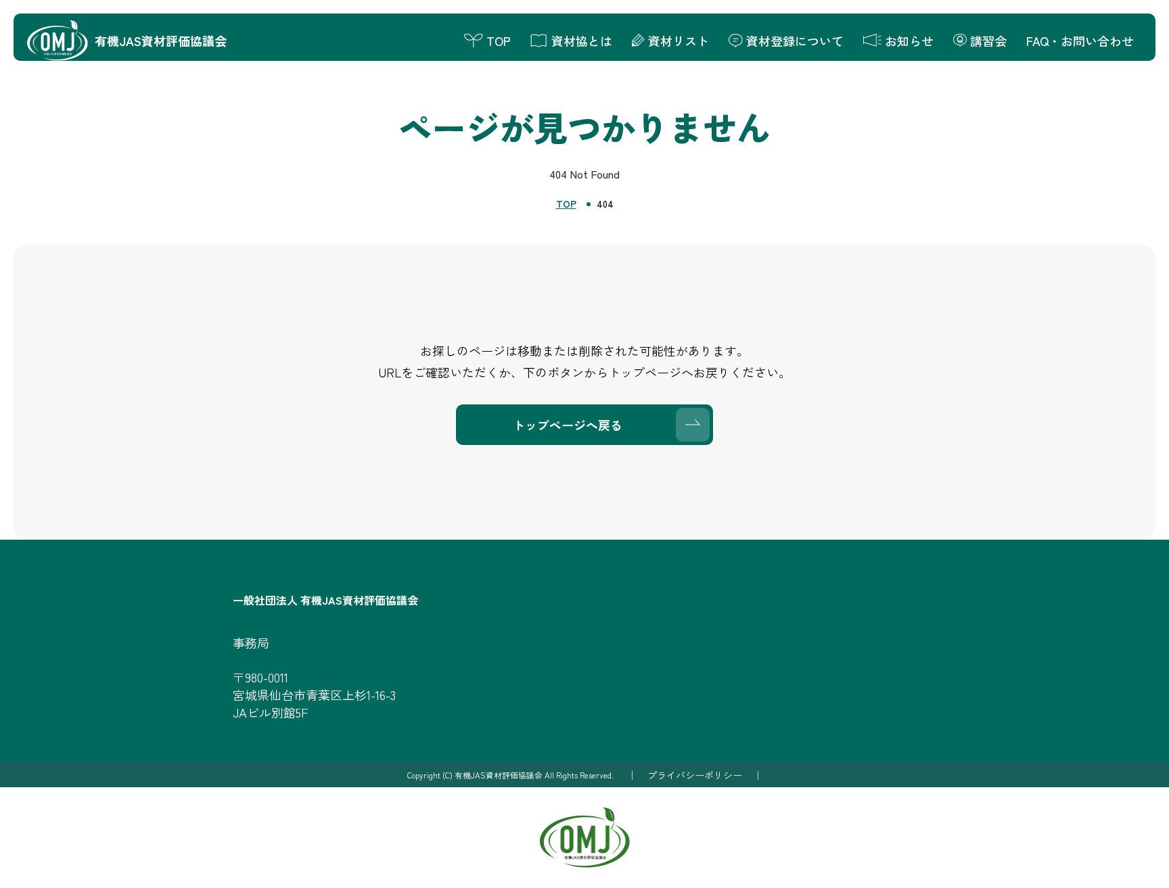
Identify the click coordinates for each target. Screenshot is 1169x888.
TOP (566, 203)
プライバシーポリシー (694, 775)
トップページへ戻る (567, 425)
